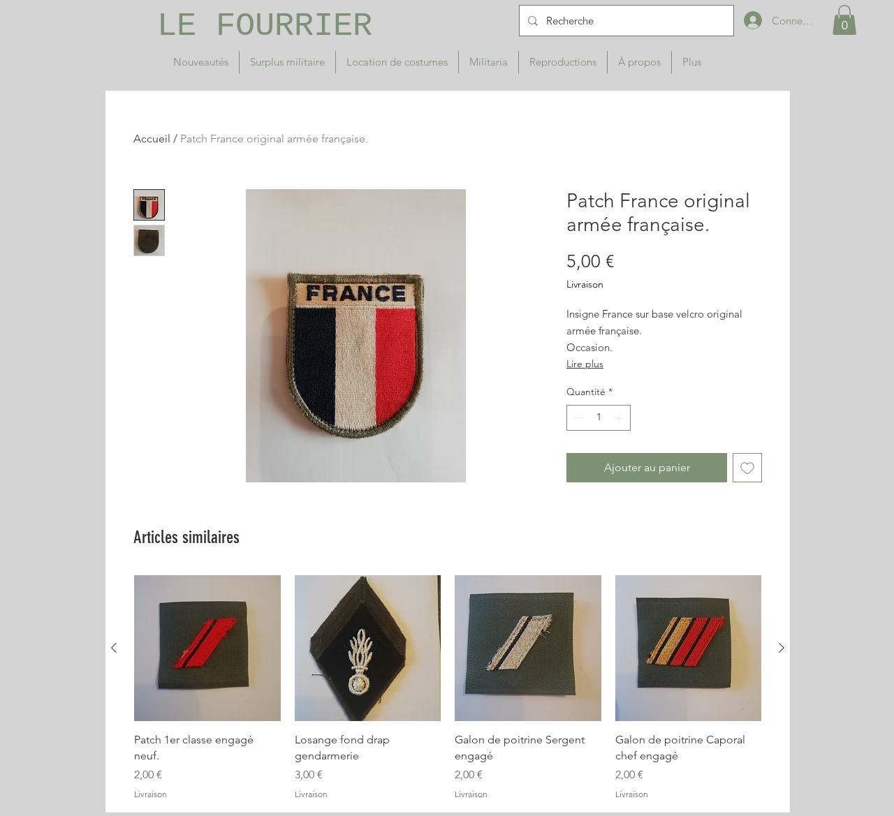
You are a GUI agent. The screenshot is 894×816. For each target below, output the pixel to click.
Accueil (151, 138)
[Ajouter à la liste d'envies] (747, 467)
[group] (447, 687)
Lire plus (584, 363)
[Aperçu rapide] (207, 648)
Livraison (584, 284)
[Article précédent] (113, 647)
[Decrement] (577, 418)
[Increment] (620, 418)
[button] (844, 20)
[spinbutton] (598, 418)
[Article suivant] (781, 647)
